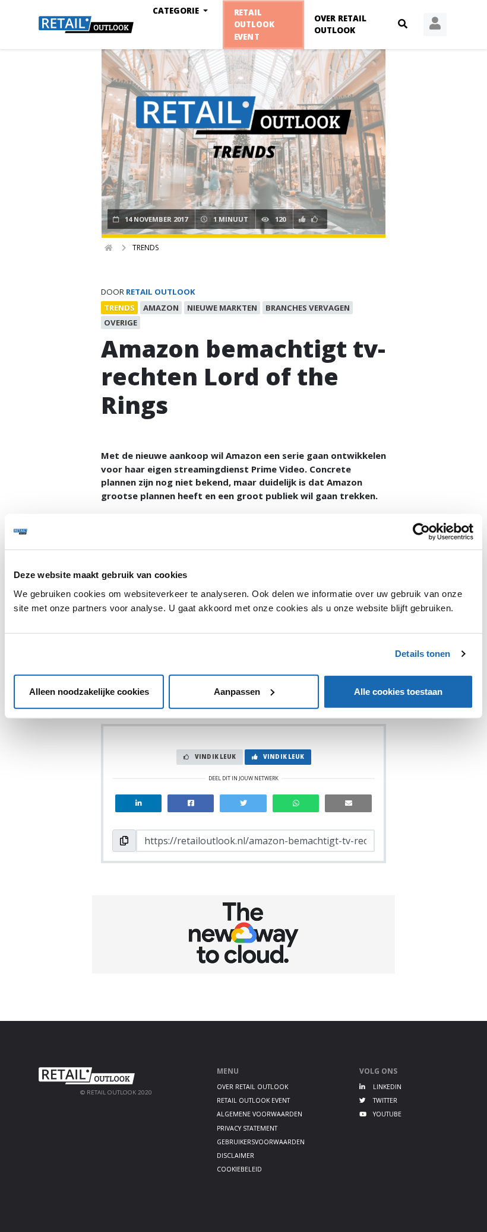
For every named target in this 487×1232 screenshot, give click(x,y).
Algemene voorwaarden (259, 1114)
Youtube (386, 1114)
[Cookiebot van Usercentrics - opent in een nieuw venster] (421, 532)
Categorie (177, 10)
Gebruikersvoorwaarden (261, 1142)
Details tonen (422, 654)
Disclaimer (235, 1155)
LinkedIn (386, 1087)
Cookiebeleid (239, 1169)
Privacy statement (247, 1128)
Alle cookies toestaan (398, 691)
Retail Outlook (160, 291)
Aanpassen (237, 691)
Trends (145, 247)
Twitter (384, 1100)
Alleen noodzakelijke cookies (89, 691)
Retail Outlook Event (254, 25)
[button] (402, 24)
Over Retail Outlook (340, 24)
